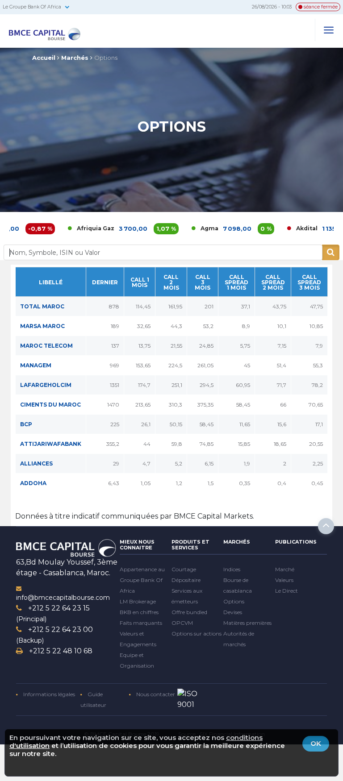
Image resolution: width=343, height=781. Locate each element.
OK (315, 743)
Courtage (184, 569)
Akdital (287, 228)
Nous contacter (155, 694)
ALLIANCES (36, 463)
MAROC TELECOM (46, 345)
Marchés (74, 57)
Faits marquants (141, 622)
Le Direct (286, 590)
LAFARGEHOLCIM (45, 385)
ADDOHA (33, 483)
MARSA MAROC (42, 326)
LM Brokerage (138, 601)
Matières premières (247, 622)
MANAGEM (35, 365)
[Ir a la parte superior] (326, 526)
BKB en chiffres (139, 612)
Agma (190, 228)
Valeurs (284, 580)
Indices (231, 569)
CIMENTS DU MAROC (50, 404)
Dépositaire (186, 580)
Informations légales (48, 694)
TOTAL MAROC (42, 306)
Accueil (43, 57)
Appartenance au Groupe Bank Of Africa (142, 580)
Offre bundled (189, 612)
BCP (26, 424)
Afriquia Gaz (76, 228)
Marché (284, 569)
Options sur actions (197, 633)
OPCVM (182, 622)
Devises (232, 612)
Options (105, 57)
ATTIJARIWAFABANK (50, 443)
